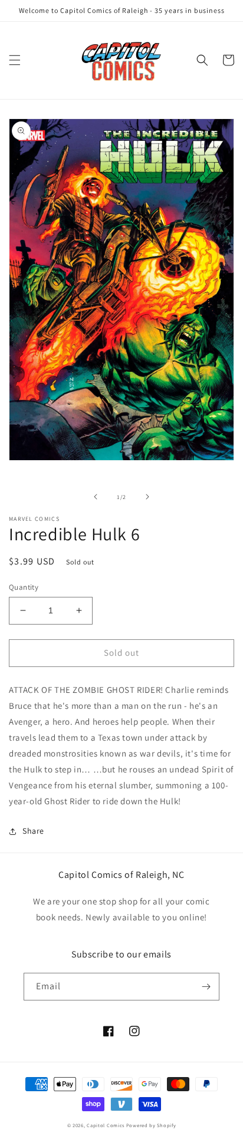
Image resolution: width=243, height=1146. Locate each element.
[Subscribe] (206, 986)
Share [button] (33, 830)
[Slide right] (147, 497)
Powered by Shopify (151, 1125)
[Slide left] (96, 497)
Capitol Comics (105, 1125)
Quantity (23, 587)
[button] (15, 60)
